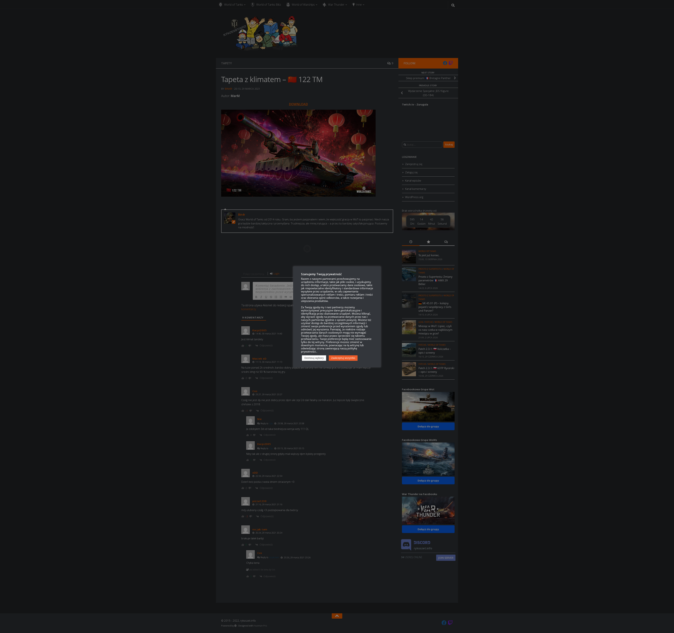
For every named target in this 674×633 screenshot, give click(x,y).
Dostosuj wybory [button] (314, 358)
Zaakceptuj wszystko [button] (343, 358)
